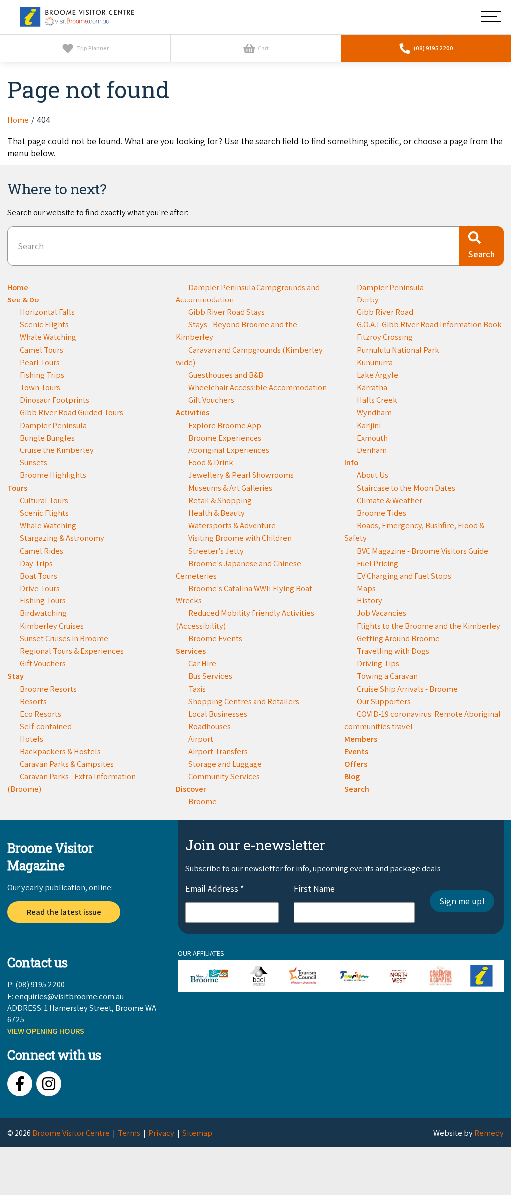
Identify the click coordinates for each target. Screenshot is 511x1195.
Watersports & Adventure (232, 525)
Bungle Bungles (47, 437)
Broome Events (215, 638)
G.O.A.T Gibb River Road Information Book (429, 324)
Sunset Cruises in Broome (64, 638)
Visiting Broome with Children (240, 537)
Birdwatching (43, 612)
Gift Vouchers (43, 663)
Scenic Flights (44, 324)
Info (351, 462)
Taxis (197, 688)
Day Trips (36, 563)
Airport (200, 738)
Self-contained (46, 726)
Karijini (369, 425)
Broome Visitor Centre (71, 1132)
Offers (355, 763)
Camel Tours (41, 349)
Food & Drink (210, 462)
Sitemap (197, 1132)
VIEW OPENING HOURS (45, 1030)
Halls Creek (377, 399)
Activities (192, 412)
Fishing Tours (43, 600)
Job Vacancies (381, 612)
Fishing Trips (42, 374)
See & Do (23, 299)
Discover (191, 788)
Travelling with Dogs (393, 650)
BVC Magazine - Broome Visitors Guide (422, 550)
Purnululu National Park (398, 349)
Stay (15, 675)
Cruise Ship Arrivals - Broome (407, 688)
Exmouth (372, 437)
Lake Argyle (377, 374)
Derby (368, 299)
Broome (202, 801)
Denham (372, 450)
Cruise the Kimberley (57, 450)
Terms (129, 1132)
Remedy (489, 1132)
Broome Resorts (48, 688)
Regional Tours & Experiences (72, 650)
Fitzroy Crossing (385, 336)
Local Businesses (217, 713)
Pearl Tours (40, 362)
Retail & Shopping (220, 500)
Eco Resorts (40, 713)
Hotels (31, 738)
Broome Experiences (224, 437)
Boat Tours (38, 575)
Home (17, 287)
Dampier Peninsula (53, 425)
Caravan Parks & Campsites (67, 763)
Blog (352, 776)
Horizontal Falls (47, 311)
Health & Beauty (216, 512)
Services (191, 650)
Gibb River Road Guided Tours (71, 412)
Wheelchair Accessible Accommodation (257, 387)
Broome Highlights (53, 474)
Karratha (372, 387)
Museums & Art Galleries (230, 487)
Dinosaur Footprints (54, 399)
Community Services (224, 776)
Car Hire (202, 663)
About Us (372, 474)
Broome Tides (381, 512)
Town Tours (40, 387)
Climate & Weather (389, 500)
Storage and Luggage (225, 763)
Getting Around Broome (398, 638)
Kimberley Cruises (52, 625)
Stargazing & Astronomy (62, 537)
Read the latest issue (64, 911)
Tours (17, 487)
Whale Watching (48, 336)
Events (356, 751)
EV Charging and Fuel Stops (404, 575)
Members (360, 738)
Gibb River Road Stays (226, 311)
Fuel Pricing (377, 563)
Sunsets (33, 462)
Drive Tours (40, 588)
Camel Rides (41, 550)
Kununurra (375, 362)
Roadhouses (209, 726)
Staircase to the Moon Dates (406, 487)
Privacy (161, 1132)
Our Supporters (384, 701)
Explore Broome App (224, 425)
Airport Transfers (218, 751)
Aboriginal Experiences (228, 450)
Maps (366, 588)
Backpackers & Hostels (60, 751)
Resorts (33, 701)
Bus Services (210, 675)
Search (356, 788)
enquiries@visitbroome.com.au (69, 996)
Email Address (214, 888)
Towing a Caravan (387, 675)
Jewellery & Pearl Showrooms (241, 474)
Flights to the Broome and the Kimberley (428, 625)
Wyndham (374, 412)
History (369, 600)
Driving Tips (378, 663)
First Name (314, 888)
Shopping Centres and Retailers (243, 701)
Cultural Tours (44, 500)
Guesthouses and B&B (225, 374)
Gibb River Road (385, 311)
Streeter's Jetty (216, 550)
